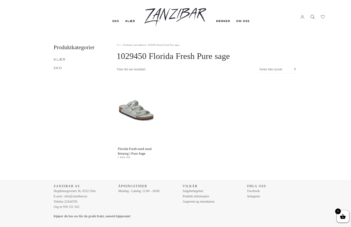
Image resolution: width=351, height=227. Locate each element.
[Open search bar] (313, 16)
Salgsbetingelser (193, 191)
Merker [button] (223, 21)
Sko (58, 68)
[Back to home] (175, 14)
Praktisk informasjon (196, 196)
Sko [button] (115, 21)
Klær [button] (130, 21)
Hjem (119, 45)
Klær (60, 59)
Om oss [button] (243, 21)
